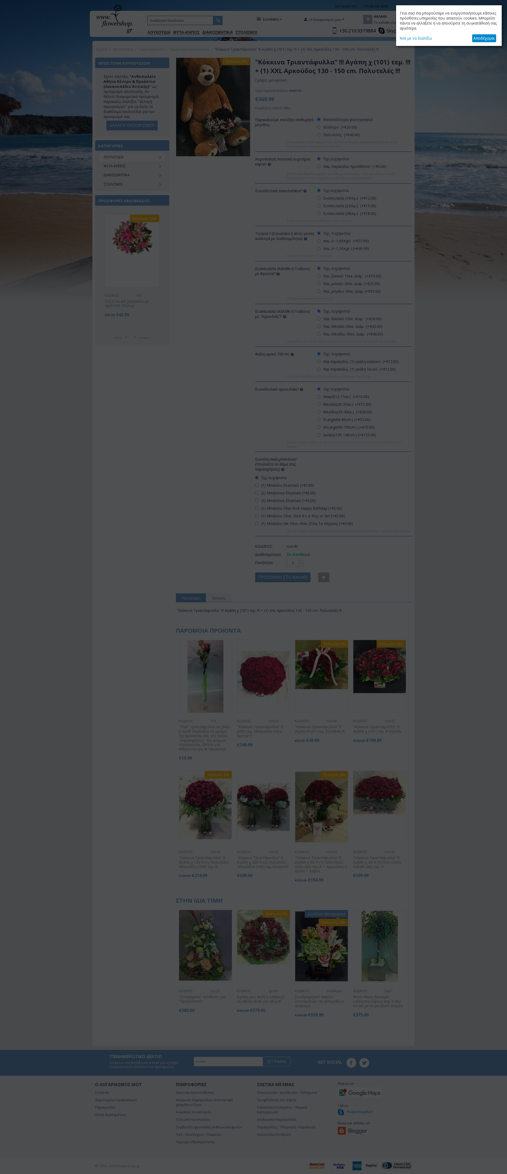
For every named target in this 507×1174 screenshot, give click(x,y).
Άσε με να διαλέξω (416, 38)
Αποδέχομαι (484, 38)
